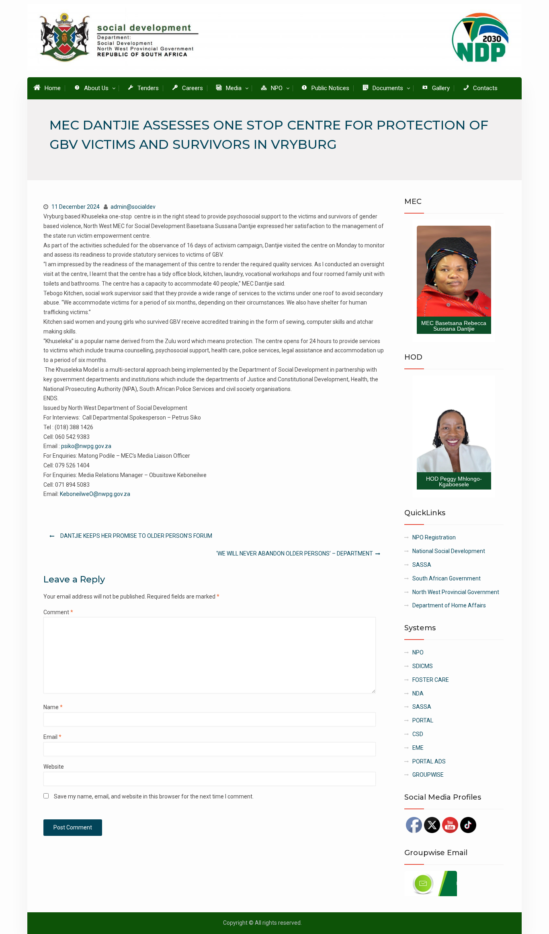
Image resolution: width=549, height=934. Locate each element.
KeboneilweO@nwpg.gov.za (95, 494)
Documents (388, 88)
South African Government (446, 578)
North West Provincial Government (455, 592)
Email (52, 737)
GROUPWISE (428, 774)
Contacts (485, 88)
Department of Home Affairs (449, 605)
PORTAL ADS (429, 761)
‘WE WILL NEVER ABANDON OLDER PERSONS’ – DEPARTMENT (294, 553)
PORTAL (422, 720)
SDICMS (422, 666)
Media (234, 88)
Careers (192, 88)
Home (53, 88)
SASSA (421, 565)
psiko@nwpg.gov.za (86, 446)
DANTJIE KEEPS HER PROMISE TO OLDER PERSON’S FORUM (136, 536)
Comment (58, 612)
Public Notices (330, 88)
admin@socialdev (133, 207)
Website (53, 766)
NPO (277, 88)
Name (53, 707)
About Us (96, 88)
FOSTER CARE (430, 680)
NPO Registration (434, 537)
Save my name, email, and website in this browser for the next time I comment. (154, 796)
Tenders (148, 88)
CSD (417, 734)
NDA (418, 693)
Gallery (441, 88)
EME (418, 748)
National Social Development (448, 551)
